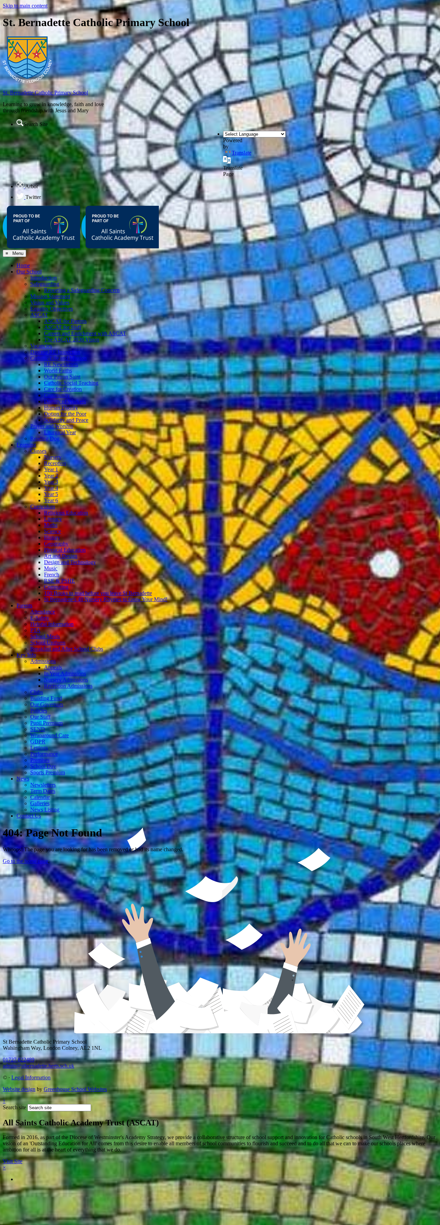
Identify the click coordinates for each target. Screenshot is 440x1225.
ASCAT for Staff (62, 327)
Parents (24, 605)
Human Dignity (61, 408)
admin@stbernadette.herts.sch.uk (38, 1066)
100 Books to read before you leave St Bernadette (98, 593)
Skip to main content (25, 6)
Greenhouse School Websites (75, 1089)
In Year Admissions (65, 673)
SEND (37, 729)
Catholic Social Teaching (71, 383)
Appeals (53, 667)
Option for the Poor (65, 414)
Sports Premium (47, 772)
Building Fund (46, 698)
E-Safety (39, 618)
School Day (43, 766)
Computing (56, 587)
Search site (14, 1107)
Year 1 (51, 469)
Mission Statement (50, 296)
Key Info (26, 655)
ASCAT (39, 315)
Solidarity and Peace (66, 420)
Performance (44, 754)
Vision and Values (49, 302)
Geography (56, 544)
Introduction (43, 278)
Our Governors (46, 704)
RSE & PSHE (59, 581)
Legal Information (31, 1077)
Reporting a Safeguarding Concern (82, 290)
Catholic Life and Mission (58, 358)
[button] (19, 122)
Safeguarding (44, 284)
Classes (38, 451)
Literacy (53, 519)
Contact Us (28, 816)
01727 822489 (18, 1060)
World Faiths (58, 370)
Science (52, 531)
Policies (38, 710)
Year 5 (51, 494)
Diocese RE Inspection (55, 352)
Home (23, 265)
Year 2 (51, 476)
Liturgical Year (60, 432)
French (51, 574)
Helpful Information (52, 624)
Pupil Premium (46, 723)
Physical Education (65, 550)
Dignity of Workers (65, 401)
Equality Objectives (51, 309)
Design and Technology (70, 562)
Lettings (39, 748)
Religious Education (66, 513)
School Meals (45, 636)
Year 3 (51, 482)
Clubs (36, 692)
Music (50, 568)
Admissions (43, 661)
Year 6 (51, 500)
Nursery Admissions (66, 680)
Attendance (42, 612)
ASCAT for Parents (65, 321)
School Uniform (47, 642)
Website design (19, 1089)
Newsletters (43, 785)
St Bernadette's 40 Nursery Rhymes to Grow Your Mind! (105, 599)
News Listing (44, 809)
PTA (35, 630)
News (22, 779)
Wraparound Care (49, 735)
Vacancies (41, 346)
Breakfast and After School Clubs (66, 649)
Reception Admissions (68, 686)
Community (57, 395)
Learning (26, 445)
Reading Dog (44, 438)
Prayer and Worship (51, 426)
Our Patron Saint (62, 377)
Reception (55, 463)
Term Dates (42, 791)
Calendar (40, 797)
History (52, 537)
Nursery (53, 457)
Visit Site (12, 1161)
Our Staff (40, 717)
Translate (241, 153)
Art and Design (60, 556)
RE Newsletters (61, 364)
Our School (29, 271)
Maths (50, 525)
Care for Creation (63, 389)
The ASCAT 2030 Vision (71, 339)
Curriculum (42, 506)
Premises (40, 760)
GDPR (37, 741)
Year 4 (51, 488)
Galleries (40, 803)
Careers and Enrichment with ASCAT (85, 333)
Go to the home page (25, 861)
